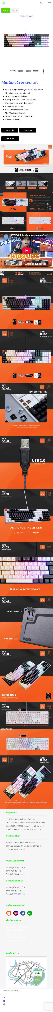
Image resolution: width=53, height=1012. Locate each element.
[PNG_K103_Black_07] (28, 71)
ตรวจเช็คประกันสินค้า (15, 940)
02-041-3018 (19, 874)
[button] (41, 3)
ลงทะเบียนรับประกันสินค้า (16, 937)
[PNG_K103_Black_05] (13, 71)
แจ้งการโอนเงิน (12, 934)
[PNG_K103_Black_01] (26, 65)
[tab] (5, 10)
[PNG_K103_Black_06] (21, 71)
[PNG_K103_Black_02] (36, 71)
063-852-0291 (20, 894)
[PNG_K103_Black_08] (43, 71)
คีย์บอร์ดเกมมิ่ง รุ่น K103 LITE (19, 83)
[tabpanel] (26, 78)
